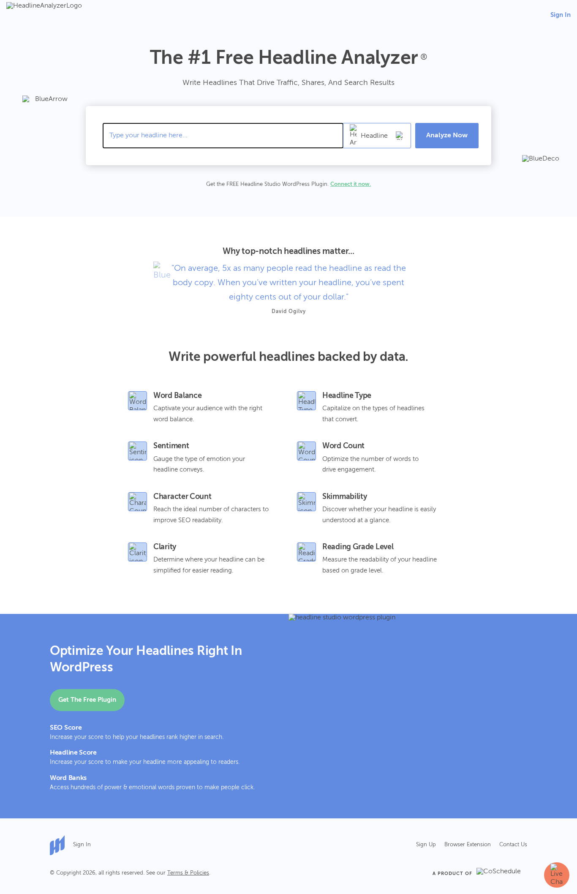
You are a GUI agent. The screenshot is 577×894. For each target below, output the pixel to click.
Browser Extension (467, 845)
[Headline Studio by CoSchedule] (61, 845)
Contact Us (513, 845)
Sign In (560, 15)
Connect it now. (350, 184)
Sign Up (426, 845)
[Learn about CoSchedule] (501, 873)
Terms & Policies (188, 873)
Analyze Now (447, 135)
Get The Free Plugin (87, 700)
